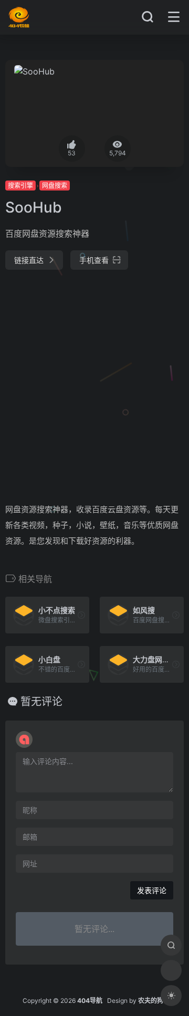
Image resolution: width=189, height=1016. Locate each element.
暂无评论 (41, 701)
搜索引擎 (20, 185)
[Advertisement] (94, 382)
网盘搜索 (54, 185)
